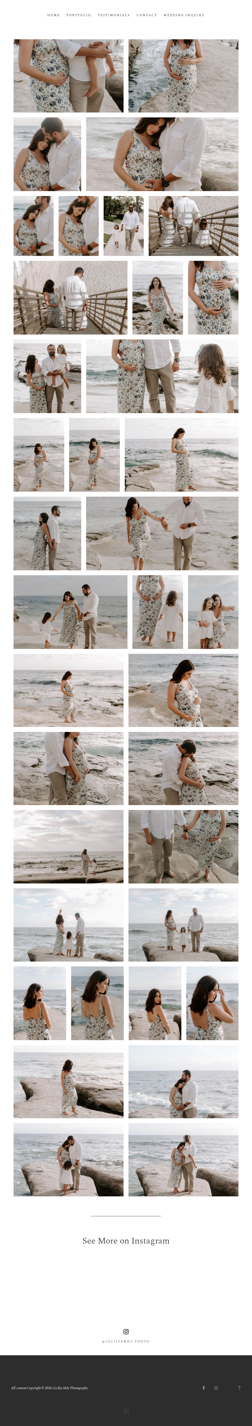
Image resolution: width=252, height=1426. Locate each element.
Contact (147, 15)
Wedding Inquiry (184, 15)
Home (53, 15)
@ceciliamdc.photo (126, 1342)
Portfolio (78, 15)
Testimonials (114, 15)
